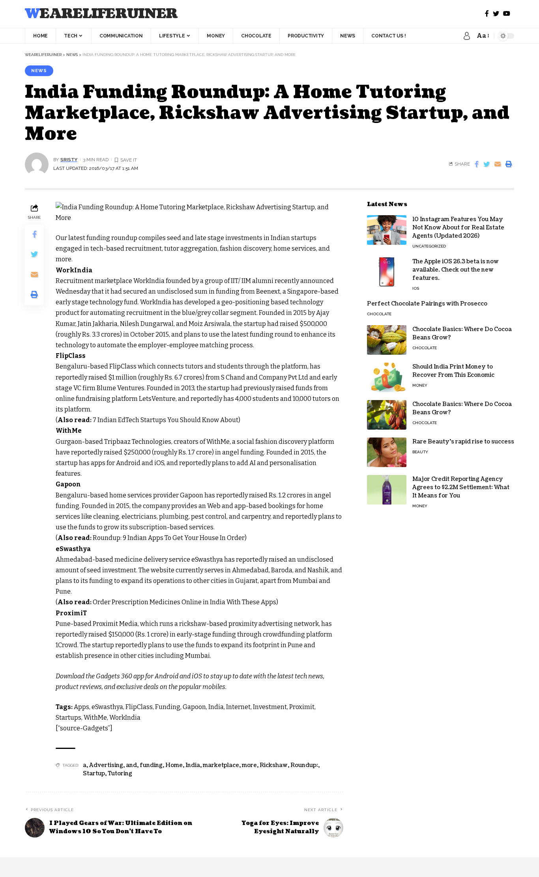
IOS (415, 288)
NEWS (39, 70)
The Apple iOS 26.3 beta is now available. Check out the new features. (455, 270)
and (131, 765)
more (249, 765)
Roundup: (304, 765)
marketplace (221, 765)
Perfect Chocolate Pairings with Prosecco (427, 303)
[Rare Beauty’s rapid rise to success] (386, 452)
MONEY (419, 385)
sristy (68, 159)
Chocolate (379, 314)
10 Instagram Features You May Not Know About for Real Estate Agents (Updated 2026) (458, 228)
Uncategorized (429, 246)
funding (151, 765)
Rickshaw (274, 765)
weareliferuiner (101, 14)
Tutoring (120, 773)
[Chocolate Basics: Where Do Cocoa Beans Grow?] (386, 340)
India (192, 765)
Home (174, 765)
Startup (94, 773)
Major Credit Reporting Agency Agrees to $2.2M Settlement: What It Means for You (460, 487)
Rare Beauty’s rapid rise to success (463, 441)
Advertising (106, 765)
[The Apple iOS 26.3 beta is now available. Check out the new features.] (386, 272)
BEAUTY (420, 452)
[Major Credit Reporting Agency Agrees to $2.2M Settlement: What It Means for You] (386, 490)
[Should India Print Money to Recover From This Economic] (386, 377)
